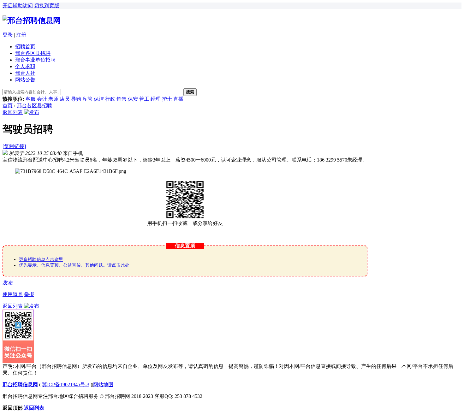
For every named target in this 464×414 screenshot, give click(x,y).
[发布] (31, 112)
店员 (65, 99)
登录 (8, 35)
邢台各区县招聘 (33, 53)
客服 (31, 99)
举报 (29, 294)
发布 (8, 282)
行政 (110, 99)
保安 (133, 99)
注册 (21, 35)
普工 (144, 99)
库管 (87, 99)
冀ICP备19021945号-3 (65, 384)
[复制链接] (14, 146)
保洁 (99, 99)
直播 (178, 99)
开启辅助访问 (18, 5)
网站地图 (103, 384)
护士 (167, 99)
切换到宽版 (46, 5)
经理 (156, 99)
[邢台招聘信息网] (32, 20)
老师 (53, 99)
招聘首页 (25, 46)
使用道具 (13, 294)
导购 (76, 99)
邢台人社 (25, 73)
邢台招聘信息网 (20, 384)
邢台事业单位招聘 (35, 59)
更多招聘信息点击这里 (41, 259)
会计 (42, 99)
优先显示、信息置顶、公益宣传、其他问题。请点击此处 (74, 265)
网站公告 (25, 79)
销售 (121, 99)
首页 (8, 105)
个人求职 (25, 66)
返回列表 (13, 112)
